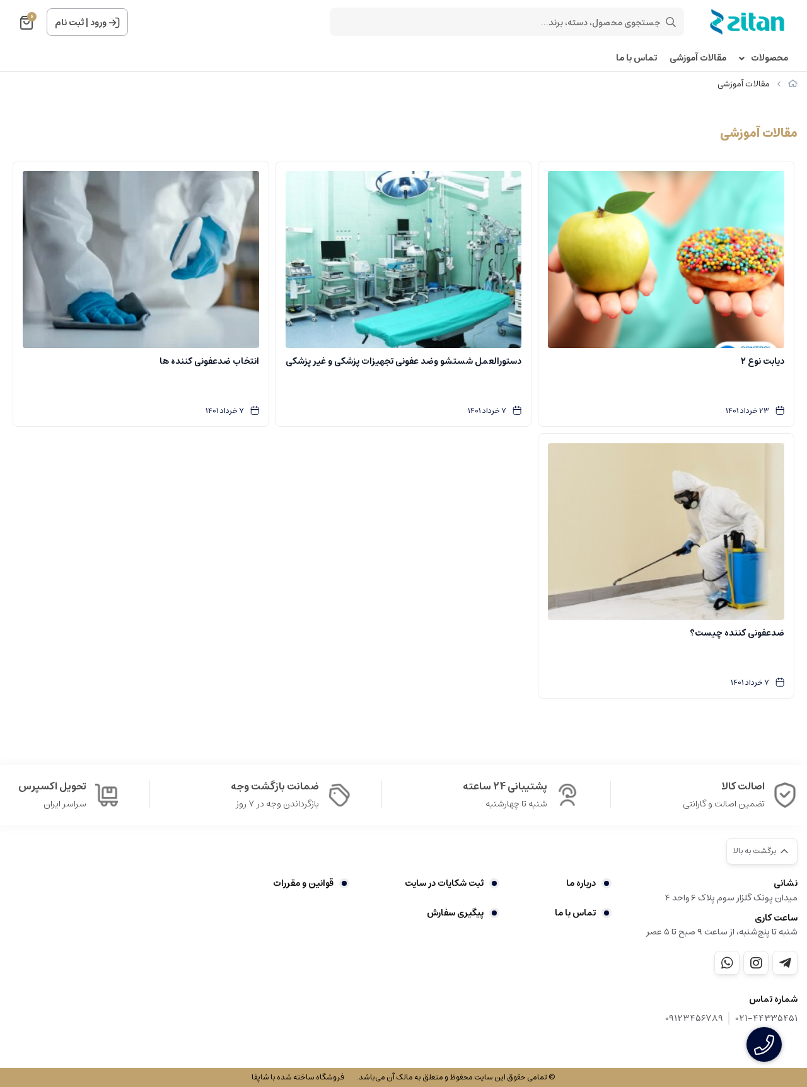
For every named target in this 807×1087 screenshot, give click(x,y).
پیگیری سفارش (455, 913)
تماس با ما (636, 58)
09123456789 (694, 1018)
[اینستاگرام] (756, 963)
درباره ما (581, 883)
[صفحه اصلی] (793, 84)
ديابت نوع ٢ (762, 361)
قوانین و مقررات (303, 883)
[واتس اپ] (727, 963)
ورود (98, 22)
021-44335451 (767, 1018)
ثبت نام (69, 22)
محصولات (769, 58)
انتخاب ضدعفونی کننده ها (209, 361)
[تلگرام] (785, 963)
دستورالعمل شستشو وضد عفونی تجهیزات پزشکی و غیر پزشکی (403, 361)
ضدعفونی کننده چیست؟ (737, 633)
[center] (671, 22)
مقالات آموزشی (698, 58)
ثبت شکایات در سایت (444, 883)
